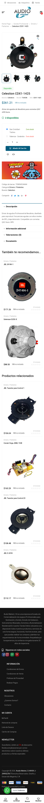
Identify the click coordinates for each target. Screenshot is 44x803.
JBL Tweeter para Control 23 (14, 498)
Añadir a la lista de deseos (8, 154)
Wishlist (38, 801)
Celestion (11, 98)
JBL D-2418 (8, 553)
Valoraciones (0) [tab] (13, 234)
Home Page (6, 24)
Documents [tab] (11, 241)
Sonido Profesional (21, 24)
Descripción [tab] (11, 206)
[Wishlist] (38, 799)
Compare (13, 154)
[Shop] (5, 799)
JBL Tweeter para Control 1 (14, 388)
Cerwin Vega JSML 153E (13, 443)
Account (16, 801)
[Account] (16, 799)
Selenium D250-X (10, 319)
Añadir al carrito (19, 148)
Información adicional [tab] (16, 228)
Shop (5, 801)
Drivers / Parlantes (17, 187)
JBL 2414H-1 (8, 264)
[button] (38, 37)
